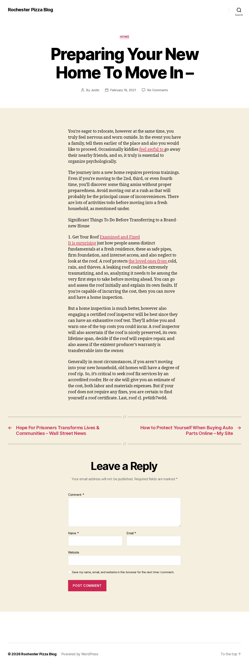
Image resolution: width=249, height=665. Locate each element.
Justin (95, 90)
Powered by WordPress (79, 654)
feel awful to (151, 149)
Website (73, 552)
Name (73, 533)
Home (124, 37)
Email (131, 533)
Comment (76, 495)
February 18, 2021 (123, 90)
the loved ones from (148, 261)
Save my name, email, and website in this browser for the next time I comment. (123, 572)
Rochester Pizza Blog (30, 9)
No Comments (157, 90)
